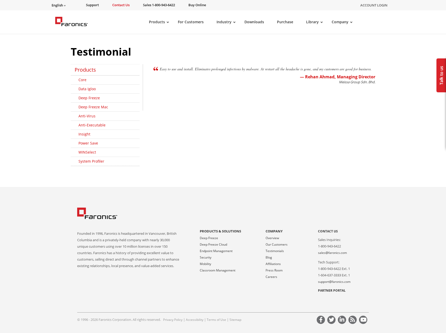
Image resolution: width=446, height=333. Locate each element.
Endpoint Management (216, 251)
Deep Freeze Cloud (213, 244)
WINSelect (87, 152)
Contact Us (328, 231)
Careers (271, 277)
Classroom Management (217, 270)
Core (82, 79)
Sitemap (235, 319)
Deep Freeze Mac (93, 106)
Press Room (274, 270)
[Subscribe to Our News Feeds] (353, 320)
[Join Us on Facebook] (321, 320)
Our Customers (277, 244)
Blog (269, 257)
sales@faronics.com (332, 253)
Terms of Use (216, 319)
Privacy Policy (172, 319)
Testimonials (275, 251)
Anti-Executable (92, 125)
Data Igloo (87, 88)
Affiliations (273, 264)
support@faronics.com (334, 281)
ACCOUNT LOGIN (373, 5)
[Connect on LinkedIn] (343, 320)
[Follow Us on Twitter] (332, 320)
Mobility (205, 264)
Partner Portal (332, 290)
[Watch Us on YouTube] (364, 320)
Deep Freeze (89, 97)
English (58, 5)
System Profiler (91, 161)
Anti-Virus (86, 115)
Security (205, 257)
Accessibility (194, 319)
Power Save (88, 143)
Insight (84, 134)
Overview (272, 238)
